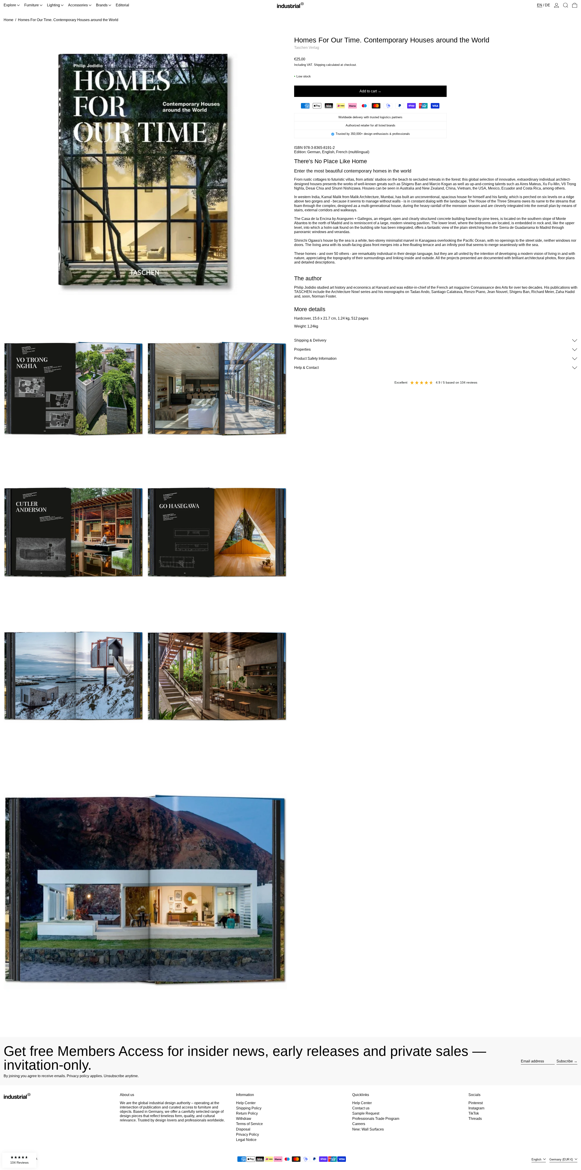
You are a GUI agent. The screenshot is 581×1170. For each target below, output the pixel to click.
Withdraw (243, 1119)
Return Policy (247, 1113)
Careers (358, 1124)
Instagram (476, 1108)
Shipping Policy (248, 1108)
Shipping (319, 65)
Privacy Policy (247, 1134)
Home (8, 20)
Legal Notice (246, 1140)
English (537, 1159)
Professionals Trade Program (375, 1119)
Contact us (360, 1108)
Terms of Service (249, 1124)
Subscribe (564, 1061)
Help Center (246, 1103)
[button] (565, 5)
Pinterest (475, 1103)
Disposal (243, 1129)
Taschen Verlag (306, 47)
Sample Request (365, 1113)
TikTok (473, 1113)
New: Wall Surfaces (368, 1129)
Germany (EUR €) (561, 1159)
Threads (475, 1119)
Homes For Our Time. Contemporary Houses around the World (68, 20)
